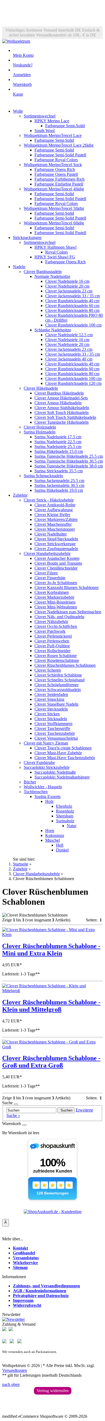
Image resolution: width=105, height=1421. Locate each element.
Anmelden (22, 74)
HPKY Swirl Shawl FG (54, 257)
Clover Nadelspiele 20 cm (67, 286)
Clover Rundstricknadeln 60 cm (72, 305)
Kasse (18, 94)
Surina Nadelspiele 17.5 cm (57, 437)
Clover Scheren (47, 670)
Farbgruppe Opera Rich (54, 169)
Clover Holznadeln (40, 427)
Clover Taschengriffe (52, 728)
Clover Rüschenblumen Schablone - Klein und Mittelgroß (51, 1006)
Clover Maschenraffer (53, 524)
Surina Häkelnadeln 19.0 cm (58, 490)
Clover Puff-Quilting (52, 646)
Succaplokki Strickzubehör (46, 767)
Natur (71, 825)
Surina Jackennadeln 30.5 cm (59, 485)
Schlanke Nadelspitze (52, 330)
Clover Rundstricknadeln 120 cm (73, 383)
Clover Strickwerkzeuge (55, 543)
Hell (59, 845)
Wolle (18, 111)
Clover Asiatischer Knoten (56, 558)
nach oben (11, 1384)
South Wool (44, 130)
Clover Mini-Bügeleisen (54, 602)
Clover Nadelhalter (50, 534)
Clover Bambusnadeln (43, 271)
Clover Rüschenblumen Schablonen (65, 665)
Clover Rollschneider (52, 650)
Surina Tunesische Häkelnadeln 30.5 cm (68, 461)
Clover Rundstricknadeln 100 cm (73, 325)
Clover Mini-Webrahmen (55, 607)
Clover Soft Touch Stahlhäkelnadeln (65, 417)
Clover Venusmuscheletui (56, 738)
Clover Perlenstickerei (53, 636)
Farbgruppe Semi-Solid (65, 125)
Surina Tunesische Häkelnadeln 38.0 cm (68, 466)
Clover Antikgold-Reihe (54, 505)
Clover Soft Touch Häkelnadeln (61, 412)
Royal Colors (56, 252)
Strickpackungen (27, 237)
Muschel (52, 840)
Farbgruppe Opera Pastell (56, 174)
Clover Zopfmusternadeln (56, 548)
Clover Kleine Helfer (52, 514)
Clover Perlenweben (51, 641)
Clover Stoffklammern (53, 723)
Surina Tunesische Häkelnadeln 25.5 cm (68, 456)
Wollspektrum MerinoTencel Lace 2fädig (58, 145)
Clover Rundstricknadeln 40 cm (72, 300)
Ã (5, 1222)
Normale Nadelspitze (52, 276)
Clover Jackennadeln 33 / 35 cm (72, 296)
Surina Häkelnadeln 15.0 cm (58, 451)
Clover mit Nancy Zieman (46, 743)
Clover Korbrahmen (51, 592)
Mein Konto (23, 55)
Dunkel (62, 850)
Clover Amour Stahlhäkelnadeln (61, 407)
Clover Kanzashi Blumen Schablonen (66, 587)
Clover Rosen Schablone (55, 655)
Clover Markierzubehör (54, 597)
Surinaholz (65, 821)
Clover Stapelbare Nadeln (56, 704)
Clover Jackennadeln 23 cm (68, 291)
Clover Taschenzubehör (54, 733)
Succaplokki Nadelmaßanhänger (62, 777)
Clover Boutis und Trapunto (58, 563)
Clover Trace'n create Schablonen (63, 748)
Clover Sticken (47, 714)
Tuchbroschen (36, 791)
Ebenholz (64, 806)
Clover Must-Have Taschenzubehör (64, 757)
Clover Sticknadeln (50, 718)
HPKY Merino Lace (51, 121)
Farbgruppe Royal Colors (56, 159)
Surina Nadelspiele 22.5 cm (57, 441)
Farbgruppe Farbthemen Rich (59, 179)
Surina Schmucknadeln (43, 475)
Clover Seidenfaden (51, 694)
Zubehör (20, 495)
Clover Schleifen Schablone (58, 675)
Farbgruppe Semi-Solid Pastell (60, 155)
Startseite (20, 864)
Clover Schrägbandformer (56, 684)
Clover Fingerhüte (49, 577)
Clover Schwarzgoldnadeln (57, 689)
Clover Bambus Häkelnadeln (59, 393)
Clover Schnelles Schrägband (59, 680)
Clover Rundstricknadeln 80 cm (72, 310)
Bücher (30, 782)
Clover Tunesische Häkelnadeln (61, 422)
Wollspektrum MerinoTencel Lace (53, 135)
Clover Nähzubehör (51, 621)
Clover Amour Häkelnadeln (58, 402)
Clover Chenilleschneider (56, 568)
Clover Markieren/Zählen (56, 519)
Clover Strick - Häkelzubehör (49, 500)
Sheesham (64, 816)
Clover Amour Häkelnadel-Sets (61, 398)
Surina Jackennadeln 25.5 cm (59, 480)
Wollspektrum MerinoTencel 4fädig (54, 189)
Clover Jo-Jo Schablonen (55, 582)
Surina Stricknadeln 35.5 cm (58, 471)
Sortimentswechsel (39, 116)
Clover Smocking (49, 699)
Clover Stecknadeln (51, 709)
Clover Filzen (46, 573)
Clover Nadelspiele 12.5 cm (69, 334)
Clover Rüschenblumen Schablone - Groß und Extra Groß (51, 1062)
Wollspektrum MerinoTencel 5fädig (54, 208)
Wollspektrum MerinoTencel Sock (53, 164)
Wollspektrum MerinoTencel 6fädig (54, 223)
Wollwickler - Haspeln (43, 786)
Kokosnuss (54, 835)
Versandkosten (14, 1370)
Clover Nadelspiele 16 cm (67, 281)
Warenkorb (22, 84)
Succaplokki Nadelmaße (55, 772)
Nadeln (19, 266)
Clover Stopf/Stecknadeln (56, 539)
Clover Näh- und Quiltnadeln (59, 616)
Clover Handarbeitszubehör (47, 553)
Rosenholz (65, 811)
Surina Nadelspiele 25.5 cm (57, 446)
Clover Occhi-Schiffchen (55, 626)
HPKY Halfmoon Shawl (55, 247)
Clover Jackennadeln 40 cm (68, 359)
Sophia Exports (47, 796)
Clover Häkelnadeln (41, 388)
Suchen (66, 1110)
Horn (49, 830)
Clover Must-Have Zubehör (58, 752)
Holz (49, 801)
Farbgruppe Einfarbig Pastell (58, 184)
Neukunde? (23, 65)
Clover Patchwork (49, 631)
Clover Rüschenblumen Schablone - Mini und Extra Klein (51, 949)
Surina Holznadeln (39, 432)
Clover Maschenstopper (54, 529)
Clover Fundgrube (39, 762)
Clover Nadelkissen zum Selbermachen (67, 612)
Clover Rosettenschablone (56, 660)
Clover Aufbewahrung (53, 509)
